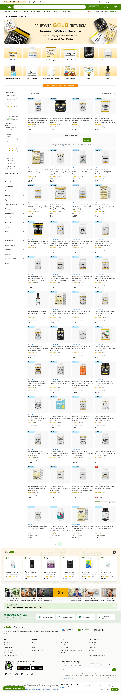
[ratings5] (12, 148)
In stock (8, 102)
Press (33, 647)
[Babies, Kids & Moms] (13, 70)
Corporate (35, 642)
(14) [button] (9, 136)
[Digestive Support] (51, 52)
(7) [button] (8, 141)
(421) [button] (11, 127)
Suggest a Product (94, 645)
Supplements (8, 11)
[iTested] (10, 119)
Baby (43, 11)
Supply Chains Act (36, 689)
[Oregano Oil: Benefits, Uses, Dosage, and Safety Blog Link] (76, 594)
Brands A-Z (57, 11)
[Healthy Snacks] (70, 70)
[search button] (84, 7)
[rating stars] (30, 124)
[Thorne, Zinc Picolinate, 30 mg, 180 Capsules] (90, 566)
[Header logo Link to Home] (7, 7)
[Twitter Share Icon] (11, 674)
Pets (48, 11)
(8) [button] (12, 139)
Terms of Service (66, 678)
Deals (89, 11)
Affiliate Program (9, 650)
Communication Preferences (97, 655)
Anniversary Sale (11, 95)
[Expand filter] (24, 182)
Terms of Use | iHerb (57, 689)
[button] (116, 2)
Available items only (12, 116)
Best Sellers (96, 11)
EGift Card (63, 653)
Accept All (114, 689)
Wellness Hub (113, 11)
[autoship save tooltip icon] (17, 173)
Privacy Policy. (66, 145)
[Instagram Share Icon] (27, 674)
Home (38, 11)
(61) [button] (9, 129)
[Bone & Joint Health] (70, 52)
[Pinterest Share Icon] (22, 674)
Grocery (32, 11)
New (106, 11)
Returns (91, 653)
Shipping (91, 650)
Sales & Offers (64, 647)
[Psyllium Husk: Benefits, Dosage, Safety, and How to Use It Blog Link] (92, 594)
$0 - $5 (9, 158)
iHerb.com (7, 684)
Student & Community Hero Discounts (71, 650)
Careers (34, 645)
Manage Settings (104, 689)
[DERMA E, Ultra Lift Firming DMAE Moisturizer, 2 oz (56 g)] (33, 566)
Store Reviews (8, 645)
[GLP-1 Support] (32, 70)
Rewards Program (9, 647)
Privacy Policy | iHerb (26, 689)
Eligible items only (12, 176)
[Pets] (89, 70)
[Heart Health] (32, 52)
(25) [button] (10, 134)
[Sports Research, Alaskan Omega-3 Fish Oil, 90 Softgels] (14, 566)
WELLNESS (60, 593)
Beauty (26, 11)
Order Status (92, 647)
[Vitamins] (13, 52)
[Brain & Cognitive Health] (51, 70)
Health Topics (67, 11)
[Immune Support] (108, 52)
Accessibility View (65, 645)
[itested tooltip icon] (14, 119)
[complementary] (46, 689)
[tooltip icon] (15, 552)
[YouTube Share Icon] (16, 674)
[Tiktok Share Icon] (32, 674)
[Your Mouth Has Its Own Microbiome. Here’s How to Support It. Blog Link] (108, 594)
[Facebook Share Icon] (6, 674)
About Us (7, 642)
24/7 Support (92, 642)
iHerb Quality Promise (10, 655)
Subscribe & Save (11, 110)
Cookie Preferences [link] (46, 689)
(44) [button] (9, 132)
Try (102, 11)
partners (92, 686)
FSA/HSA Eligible (11, 99)
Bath (21, 11)
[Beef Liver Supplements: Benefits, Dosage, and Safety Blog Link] (45, 594)
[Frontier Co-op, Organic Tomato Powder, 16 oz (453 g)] (109, 566)
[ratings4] (12, 151)
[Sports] (89, 52)
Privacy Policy (113, 677)
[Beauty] (108, 70)
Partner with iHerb (37, 650)
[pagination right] (88, 544)
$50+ (8, 168)
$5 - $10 (9, 161)
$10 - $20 (9, 163)
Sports (16, 11)
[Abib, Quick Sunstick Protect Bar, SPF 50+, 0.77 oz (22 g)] (52, 566)
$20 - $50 (9, 166)
